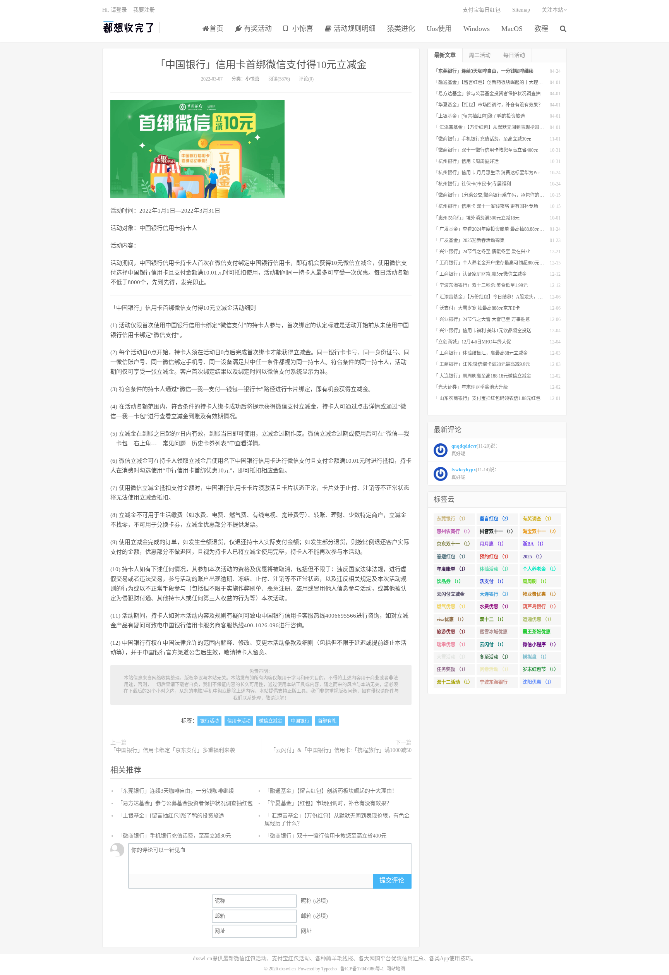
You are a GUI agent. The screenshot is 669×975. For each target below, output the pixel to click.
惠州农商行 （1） (455, 531)
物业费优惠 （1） (541, 594)
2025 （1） (534, 557)
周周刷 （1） (536, 581)
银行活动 (209, 721)
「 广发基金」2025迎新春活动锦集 (469, 240)
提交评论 (391, 880)
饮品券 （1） (450, 581)
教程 (541, 29)
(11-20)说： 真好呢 (475, 450)
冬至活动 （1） (495, 657)
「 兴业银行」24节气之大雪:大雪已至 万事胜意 (482, 319)
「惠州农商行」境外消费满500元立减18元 (477, 218)
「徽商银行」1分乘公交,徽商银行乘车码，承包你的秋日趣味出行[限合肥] (509, 195)
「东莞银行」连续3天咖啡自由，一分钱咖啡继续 (175, 791)
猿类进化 (401, 29)
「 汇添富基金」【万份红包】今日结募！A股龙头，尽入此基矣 (497, 297)
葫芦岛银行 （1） (541, 606)
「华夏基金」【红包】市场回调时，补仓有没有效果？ (328, 803)
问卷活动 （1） (495, 669)
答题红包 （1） (452, 557)
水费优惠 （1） (495, 606)
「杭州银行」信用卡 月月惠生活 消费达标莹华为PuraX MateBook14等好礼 (509, 172)
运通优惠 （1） (538, 619)
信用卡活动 (238, 721)
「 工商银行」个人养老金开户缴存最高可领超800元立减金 (493, 263)
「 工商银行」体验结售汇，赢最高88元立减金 (481, 353)
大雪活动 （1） (452, 657)
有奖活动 (257, 29)
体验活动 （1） (495, 569)
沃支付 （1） (493, 581)
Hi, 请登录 (114, 10)
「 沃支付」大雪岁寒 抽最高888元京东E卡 (477, 308)
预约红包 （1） (495, 557)
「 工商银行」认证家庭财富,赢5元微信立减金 (480, 274)
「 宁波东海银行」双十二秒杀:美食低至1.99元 (481, 285)
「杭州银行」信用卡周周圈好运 (466, 161)
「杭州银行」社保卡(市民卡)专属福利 (472, 184)
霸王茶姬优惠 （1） (537, 633)
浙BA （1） (534, 544)
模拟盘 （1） (536, 657)
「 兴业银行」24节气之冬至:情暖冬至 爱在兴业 (482, 251)
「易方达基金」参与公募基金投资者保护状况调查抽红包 (185, 803)
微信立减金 (270, 721)
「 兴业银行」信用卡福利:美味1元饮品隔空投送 (482, 330)
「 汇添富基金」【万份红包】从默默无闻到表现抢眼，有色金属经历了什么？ (512, 127)
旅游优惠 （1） (452, 632)
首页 (216, 29)
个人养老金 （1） (541, 569)
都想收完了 (128, 27)
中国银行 (300, 721)
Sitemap (521, 10)
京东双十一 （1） (455, 544)
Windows (476, 29)
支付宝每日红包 (482, 10)
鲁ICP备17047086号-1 (362, 969)
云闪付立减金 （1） (451, 596)
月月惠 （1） (493, 544)
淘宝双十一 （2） (541, 531)
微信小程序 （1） (541, 644)
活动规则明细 (354, 29)
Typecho (329, 969)
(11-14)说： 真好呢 (475, 473)
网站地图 (395, 969)
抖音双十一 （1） (498, 531)
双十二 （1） (493, 619)
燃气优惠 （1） (452, 606)
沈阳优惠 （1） (538, 682)
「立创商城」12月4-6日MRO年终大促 (472, 342)
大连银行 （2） (495, 594)
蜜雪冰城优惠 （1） (494, 633)
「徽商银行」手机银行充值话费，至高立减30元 (174, 836)
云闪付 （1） (493, 644)
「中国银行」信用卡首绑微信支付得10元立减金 (261, 64)
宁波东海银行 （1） (494, 684)
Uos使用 (439, 29)
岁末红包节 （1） (541, 669)
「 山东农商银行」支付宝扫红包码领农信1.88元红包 (487, 398)
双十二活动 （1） (455, 682)
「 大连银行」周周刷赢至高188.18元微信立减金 (482, 376)
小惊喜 (301, 29)
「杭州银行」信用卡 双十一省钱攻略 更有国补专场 (486, 206)
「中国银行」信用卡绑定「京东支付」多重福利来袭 (172, 750)
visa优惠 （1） (452, 619)
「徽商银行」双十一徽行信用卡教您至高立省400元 (325, 836)
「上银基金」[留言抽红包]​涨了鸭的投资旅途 (170, 816)
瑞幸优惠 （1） (452, 644)
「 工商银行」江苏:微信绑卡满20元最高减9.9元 (482, 364)
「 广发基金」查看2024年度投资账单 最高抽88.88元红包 (491, 229)
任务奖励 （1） (452, 669)
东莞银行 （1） (452, 519)
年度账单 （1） (452, 569)
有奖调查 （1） (538, 519)
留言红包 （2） (495, 519)
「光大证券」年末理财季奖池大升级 (471, 387)
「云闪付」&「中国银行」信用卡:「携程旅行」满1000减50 (341, 750)
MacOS (512, 29)
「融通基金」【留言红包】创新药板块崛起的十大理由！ (330, 791)
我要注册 (144, 10)
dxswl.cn (287, 969)
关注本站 (552, 10)
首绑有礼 (327, 721)
